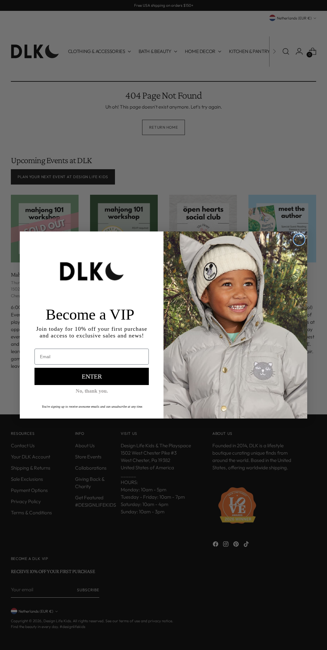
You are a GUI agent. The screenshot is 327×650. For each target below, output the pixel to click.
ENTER (92, 376)
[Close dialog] (299, 239)
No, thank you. (92, 391)
